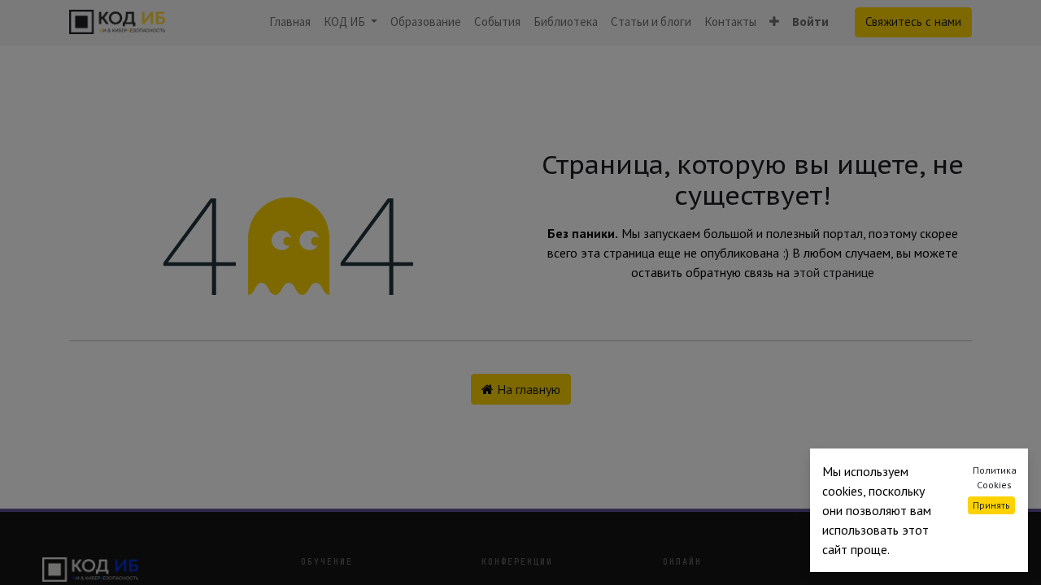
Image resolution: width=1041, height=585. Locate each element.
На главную (527, 389)
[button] (774, 22)
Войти (810, 21)
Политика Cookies (995, 477)
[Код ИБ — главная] (158, 569)
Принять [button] (991, 505)
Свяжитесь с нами (913, 21)
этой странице (833, 272)
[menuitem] (290, 22)
